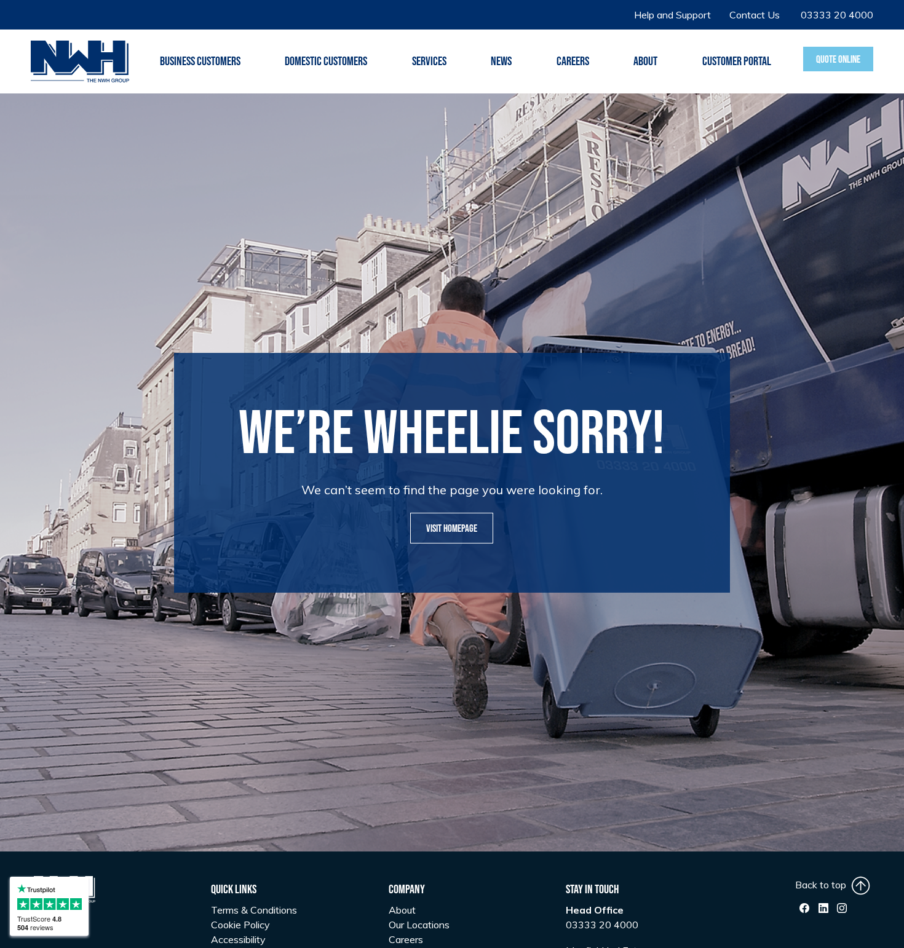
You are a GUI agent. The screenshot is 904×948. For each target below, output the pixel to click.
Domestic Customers (326, 61)
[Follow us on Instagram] (842, 908)
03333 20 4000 (837, 15)
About (402, 910)
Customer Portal (736, 61)
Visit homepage (451, 529)
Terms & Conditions (254, 910)
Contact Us (754, 15)
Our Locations (419, 924)
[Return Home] (80, 60)
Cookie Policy (240, 924)
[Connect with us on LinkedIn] (823, 908)
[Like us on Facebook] (804, 908)
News (501, 61)
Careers (573, 61)
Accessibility (238, 939)
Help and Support (672, 15)
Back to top (823, 885)
